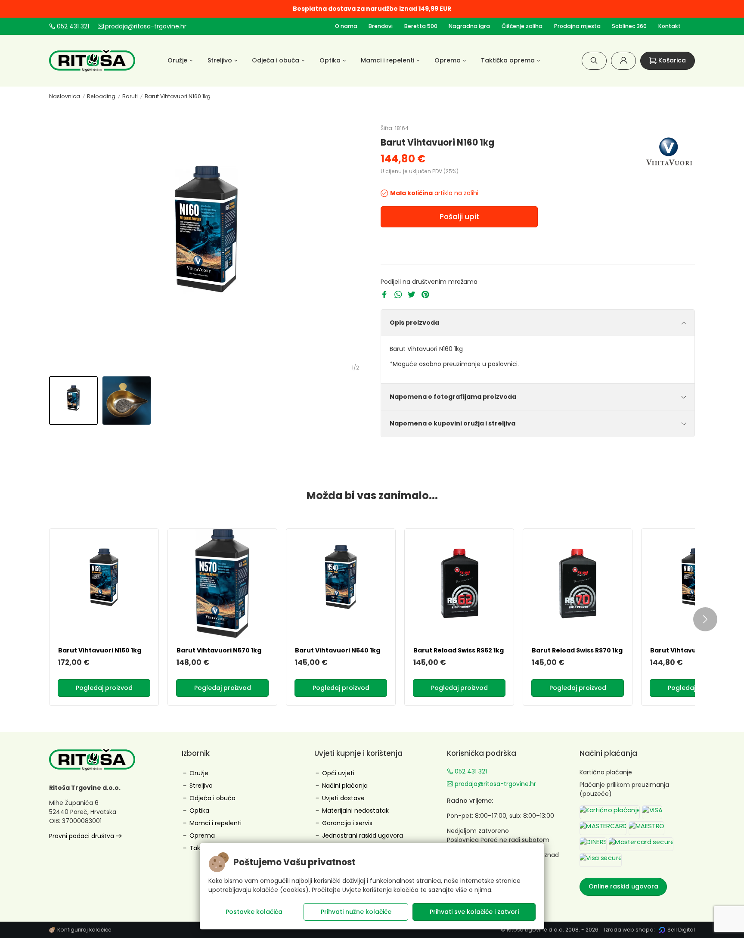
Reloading (101, 96)
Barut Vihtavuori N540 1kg (337, 650)
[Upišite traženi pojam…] (594, 60)
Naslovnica (64, 96)
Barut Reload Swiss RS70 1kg (577, 650)
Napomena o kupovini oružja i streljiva (452, 423)
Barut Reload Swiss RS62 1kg (458, 650)
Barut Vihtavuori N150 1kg (99, 650)
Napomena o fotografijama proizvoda (453, 396)
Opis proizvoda (414, 322)
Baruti (130, 96)
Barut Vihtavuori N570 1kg (219, 650)
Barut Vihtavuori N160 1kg (178, 96)
